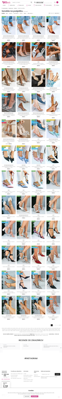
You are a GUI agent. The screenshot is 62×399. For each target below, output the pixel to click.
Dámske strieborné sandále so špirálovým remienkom (53, 317)
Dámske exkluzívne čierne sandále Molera (9, 267)
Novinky (4, 5)
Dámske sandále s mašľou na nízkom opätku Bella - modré (23, 192)
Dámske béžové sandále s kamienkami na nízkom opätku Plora (53, 64)
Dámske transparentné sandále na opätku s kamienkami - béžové (23, 141)
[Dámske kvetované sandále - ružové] (38, 230)
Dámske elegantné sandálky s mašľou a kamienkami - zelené (53, 141)
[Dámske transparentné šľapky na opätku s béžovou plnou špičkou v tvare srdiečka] (24, 25)
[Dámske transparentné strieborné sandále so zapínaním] (24, 102)
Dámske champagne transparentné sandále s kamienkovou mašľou (8, 90)
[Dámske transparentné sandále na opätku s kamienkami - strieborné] (9, 102)
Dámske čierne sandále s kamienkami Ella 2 (53, 242)
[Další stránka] (59, 325)
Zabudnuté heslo (37, 376)
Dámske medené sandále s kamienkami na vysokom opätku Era (8, 292)
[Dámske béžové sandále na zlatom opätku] (53, 205)
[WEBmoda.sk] (3, 386)
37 (35, 88)
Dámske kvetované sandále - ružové (38, 241)
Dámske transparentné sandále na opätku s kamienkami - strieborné (9, 115)
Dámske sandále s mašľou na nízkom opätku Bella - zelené (38, 192)
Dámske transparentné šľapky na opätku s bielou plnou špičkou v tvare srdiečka (8, 38)
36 (33, 88)
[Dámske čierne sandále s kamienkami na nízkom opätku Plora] (9, 51)
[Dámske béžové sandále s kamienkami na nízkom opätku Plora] (53, 51)
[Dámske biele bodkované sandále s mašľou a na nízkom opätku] (24, 305)
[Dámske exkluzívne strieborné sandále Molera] (24, 255)
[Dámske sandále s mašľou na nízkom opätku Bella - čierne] (53, 154)
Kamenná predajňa (14, 375)
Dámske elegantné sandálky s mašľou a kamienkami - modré (23, 167)
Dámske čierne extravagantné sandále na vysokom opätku (23, 292)
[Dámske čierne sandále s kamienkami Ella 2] (53, 230)
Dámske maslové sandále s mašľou (8, 216)
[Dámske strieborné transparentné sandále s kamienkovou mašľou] (24, 77)
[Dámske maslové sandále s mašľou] (9, 205)
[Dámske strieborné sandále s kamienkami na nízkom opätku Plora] (38, 51)
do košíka (8, 33)
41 (12, 88)
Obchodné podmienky (27, 376)
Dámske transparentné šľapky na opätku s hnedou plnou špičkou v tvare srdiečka (38, 38)
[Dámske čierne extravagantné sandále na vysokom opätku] (24, 280)
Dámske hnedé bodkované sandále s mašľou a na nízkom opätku (8, 317)
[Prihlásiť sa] (54, 2)
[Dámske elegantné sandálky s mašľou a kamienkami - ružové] (38, 154)
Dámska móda (12, 5)
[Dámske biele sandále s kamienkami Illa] (24, 205)
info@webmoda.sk (7, 379)
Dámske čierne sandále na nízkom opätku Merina (53, 292)
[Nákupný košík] (57, 2)
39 (8, 88)
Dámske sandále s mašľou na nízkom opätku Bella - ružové (8, 192)
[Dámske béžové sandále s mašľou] (53, 179)
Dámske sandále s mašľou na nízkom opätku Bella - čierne (53, 167)
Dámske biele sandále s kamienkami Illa (24, 216)
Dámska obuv (21, 5)
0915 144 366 (39, 2)
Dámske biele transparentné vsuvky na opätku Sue (38, 115)
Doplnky (29, 5)
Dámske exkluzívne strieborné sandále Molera (23, 267)
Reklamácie (26, 378)
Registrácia (36, 374)
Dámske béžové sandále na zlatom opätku (53, 217)
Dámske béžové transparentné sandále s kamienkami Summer (53, 115)
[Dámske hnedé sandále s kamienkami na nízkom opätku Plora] (24, 51)
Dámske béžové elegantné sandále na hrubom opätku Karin (53, 90)
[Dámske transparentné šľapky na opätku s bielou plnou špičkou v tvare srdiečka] (9, 25)
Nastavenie (27, 396)
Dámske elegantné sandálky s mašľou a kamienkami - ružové (38, 167)
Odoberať (57, 374)
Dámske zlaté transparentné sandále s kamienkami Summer (38, 90)
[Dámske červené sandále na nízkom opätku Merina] (38, 255)
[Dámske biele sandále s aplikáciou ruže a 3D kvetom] (24, 230)
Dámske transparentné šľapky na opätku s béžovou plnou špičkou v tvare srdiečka (23, 38)
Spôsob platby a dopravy (28, 375)
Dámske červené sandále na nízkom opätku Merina (38, 267)
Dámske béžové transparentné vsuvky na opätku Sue (38, 141)
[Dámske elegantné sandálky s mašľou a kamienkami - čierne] (9, 154)
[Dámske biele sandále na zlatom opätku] (38, 205)
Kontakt (25, 373)
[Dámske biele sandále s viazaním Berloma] (9, 230)
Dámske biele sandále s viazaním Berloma (9, 242)
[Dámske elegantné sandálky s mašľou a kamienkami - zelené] (53, 128)
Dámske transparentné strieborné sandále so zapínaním (23, 115)
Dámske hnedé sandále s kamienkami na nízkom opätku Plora (23, 64)
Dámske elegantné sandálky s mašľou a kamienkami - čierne (8, 167)
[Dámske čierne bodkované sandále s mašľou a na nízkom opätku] (38, 305)
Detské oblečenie (49, 5)
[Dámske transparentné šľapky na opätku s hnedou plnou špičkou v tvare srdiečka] (38, 25)
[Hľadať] (31, 2)
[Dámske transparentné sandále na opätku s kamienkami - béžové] (24, 128)
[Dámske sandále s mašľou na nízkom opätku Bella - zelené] (38, 179)
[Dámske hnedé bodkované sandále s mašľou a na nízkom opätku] (9, 305)
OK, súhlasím (34, 396)
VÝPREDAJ (57, 5)
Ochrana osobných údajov (28, 379)
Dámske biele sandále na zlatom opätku (38, 217)
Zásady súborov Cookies (28, 381)
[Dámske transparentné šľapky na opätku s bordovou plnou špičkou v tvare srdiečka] (53, 25)
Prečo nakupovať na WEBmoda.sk (17, 373)
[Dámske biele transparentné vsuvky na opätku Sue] (38, 102)
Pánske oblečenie (38, 5)
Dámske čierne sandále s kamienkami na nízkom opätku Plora (8, 64)
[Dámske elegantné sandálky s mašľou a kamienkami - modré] (24, 154)
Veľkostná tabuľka (14, 376)
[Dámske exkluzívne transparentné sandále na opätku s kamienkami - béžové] (9, 128)
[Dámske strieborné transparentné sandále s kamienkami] (53, 255)
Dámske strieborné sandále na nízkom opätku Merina (38, 292)
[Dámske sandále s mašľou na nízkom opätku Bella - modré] (24, 179)
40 (10, 88)
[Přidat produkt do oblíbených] (14, 33)
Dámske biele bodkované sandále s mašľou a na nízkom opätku (23, 317)
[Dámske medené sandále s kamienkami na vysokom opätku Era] (9, 280)
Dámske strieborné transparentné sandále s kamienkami (53, 267)
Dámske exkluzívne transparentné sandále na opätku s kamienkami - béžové (9, 141)
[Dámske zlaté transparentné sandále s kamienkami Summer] (38, 77)
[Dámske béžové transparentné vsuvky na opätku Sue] (38, 128)
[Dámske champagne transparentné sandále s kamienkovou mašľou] (9, 77)
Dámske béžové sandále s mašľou (53, 191)
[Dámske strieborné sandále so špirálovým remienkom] (53, 305)
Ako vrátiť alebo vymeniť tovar (16, 378)
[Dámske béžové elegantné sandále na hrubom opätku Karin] (53, 77)
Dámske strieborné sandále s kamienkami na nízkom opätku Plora (38, 64)
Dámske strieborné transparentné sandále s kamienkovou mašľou (23, 90)
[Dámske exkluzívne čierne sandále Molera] (9, 255)
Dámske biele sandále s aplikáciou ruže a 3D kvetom (23, 242)
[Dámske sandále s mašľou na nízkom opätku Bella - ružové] (9, 179)
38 (6, 88)
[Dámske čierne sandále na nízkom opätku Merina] (53, 280)
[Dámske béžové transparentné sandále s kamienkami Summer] (53, 102)
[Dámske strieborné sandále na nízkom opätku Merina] (38, 280)
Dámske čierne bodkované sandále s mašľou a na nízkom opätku (38, 317)
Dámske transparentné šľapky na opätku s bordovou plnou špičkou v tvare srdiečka (53, 38)
